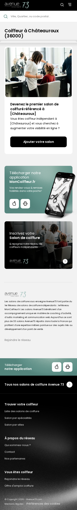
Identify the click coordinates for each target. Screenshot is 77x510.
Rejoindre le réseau (18, 340)
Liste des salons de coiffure (22, 411)
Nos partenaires (15, 458)
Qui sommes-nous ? (18, 445)
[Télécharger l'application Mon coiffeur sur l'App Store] (14, 203)
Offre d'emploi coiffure (19, 486)
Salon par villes (14, 425)
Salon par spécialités (18, 418)
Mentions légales (14, 503)
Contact (10, 452)
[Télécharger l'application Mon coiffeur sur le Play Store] (25, 203)
